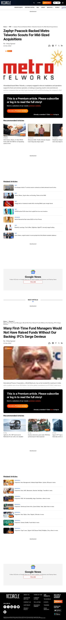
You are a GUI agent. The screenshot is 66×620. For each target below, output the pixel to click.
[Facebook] (56, 46)
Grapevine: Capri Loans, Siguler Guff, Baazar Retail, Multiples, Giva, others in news (36, 530)
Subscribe (47, 2)
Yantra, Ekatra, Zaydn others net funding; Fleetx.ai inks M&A (30, 195)
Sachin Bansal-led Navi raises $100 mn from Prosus (28, 219)
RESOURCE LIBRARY (37, 606)
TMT (10, 26)
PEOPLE (57, 7)
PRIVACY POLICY (26, 609)
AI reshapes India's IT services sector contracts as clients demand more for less (35, 187)
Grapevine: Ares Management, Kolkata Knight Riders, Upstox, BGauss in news (35, 482)
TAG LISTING (37, 602)
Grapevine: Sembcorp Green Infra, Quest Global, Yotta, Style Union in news (34, 506)
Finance (17, 217)
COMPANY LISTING (36, 598)
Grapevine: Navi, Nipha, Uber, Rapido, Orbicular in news (29, 514)
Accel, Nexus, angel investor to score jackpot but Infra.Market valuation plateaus (35, 235)
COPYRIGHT (27, 605)
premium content (34, 106)
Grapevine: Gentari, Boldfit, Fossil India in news (27, 522)
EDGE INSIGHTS (46, 609)
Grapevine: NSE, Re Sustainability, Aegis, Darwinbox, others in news (32, 498)
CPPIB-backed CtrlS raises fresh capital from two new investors (31, 211)
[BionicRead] (49, 45)
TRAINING (46, 605)
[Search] (34, 3)
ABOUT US (26, 594)
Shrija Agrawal (10, 43)
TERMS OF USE (38, 594)
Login (39, 2)
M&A (38, 7)
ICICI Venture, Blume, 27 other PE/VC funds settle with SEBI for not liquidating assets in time (13, 141)
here (51, 114)
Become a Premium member (17, 111)
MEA (58, 2)
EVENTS (46, 602)
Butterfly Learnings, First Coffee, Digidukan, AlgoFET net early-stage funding (34, 227)
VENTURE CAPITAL (29, 7)
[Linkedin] (62, 46)
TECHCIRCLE (47, 599)
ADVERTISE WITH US (27, 598)
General (11, 321)
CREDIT (43, 7)
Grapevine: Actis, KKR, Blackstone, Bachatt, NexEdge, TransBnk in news (33, 490)
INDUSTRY (49, 7)
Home (5, 26)
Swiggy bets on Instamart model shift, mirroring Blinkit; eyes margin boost (34, 203)
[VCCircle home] (6, 3)
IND (55, 2)
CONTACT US (27, 602)
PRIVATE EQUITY (18, 7)
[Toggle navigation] (62, 3)
